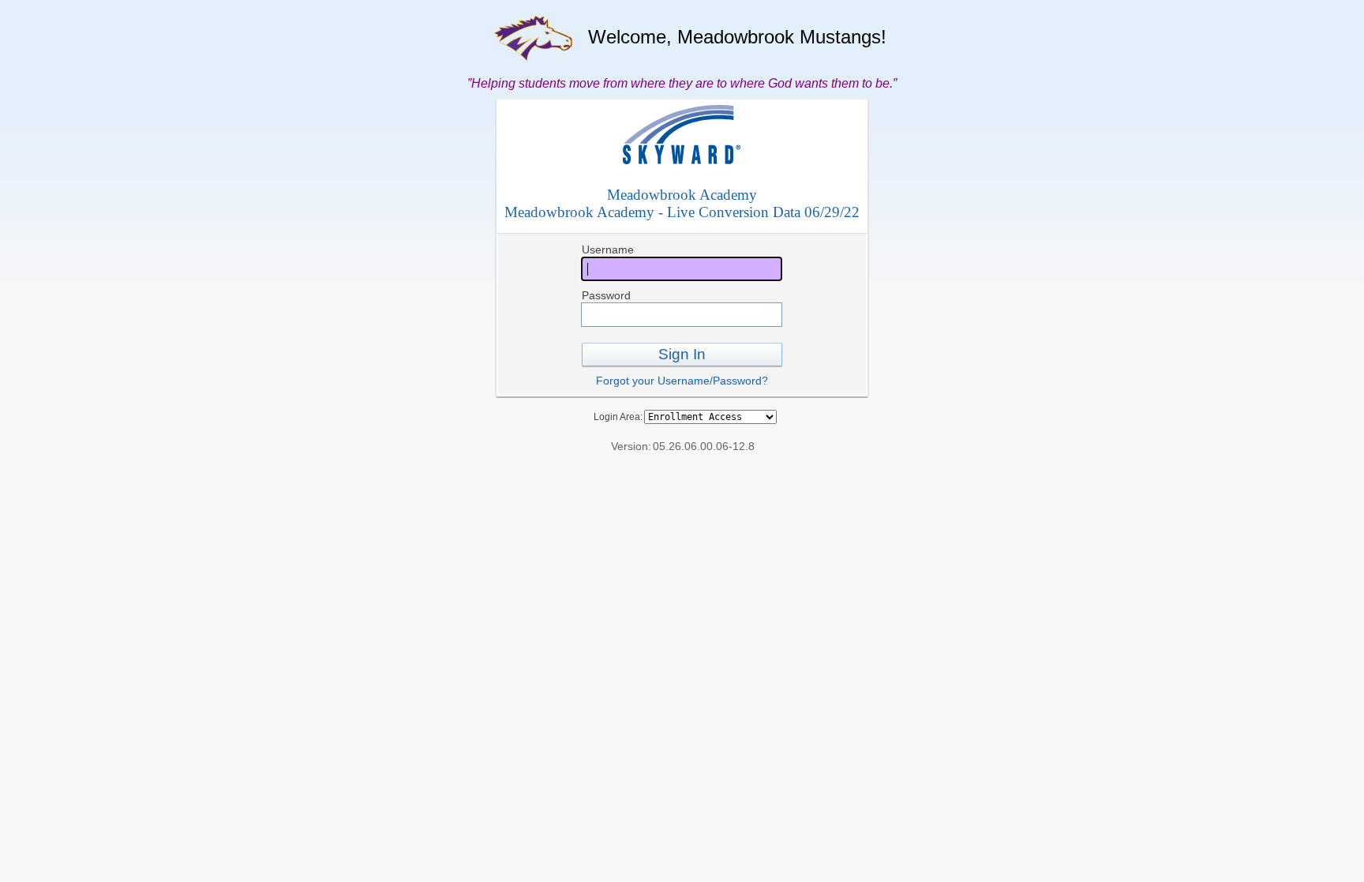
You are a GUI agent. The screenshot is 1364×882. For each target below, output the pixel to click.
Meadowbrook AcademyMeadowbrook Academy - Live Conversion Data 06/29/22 (682, 203)
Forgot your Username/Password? (682, 380)
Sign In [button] (682, 354)
